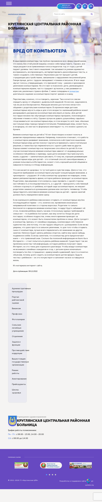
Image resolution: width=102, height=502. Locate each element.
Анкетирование (19, 379)
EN (91, 6)
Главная (11, 36)
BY (85, 6)
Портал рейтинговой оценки (18, 300)
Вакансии (16, 308)
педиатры (74, 91)
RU (79, 6)
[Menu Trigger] (9, 3)
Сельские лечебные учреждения (18, 328)
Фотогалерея (18, 319)
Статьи (18, 36)
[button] (46, 474)
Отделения (17, 336)
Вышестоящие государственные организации (20, 362)
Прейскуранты (19, 384)
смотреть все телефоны (17, 14)
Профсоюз (17, 314)
